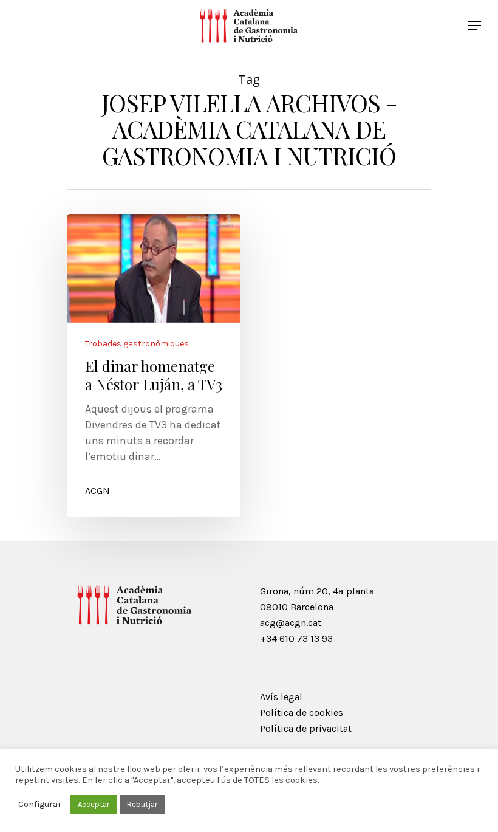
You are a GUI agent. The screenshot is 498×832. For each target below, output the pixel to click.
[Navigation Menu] (474, 25)
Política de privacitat (306, 728)
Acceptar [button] (93, 804)
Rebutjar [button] (142, 804)
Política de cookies (301, 712)
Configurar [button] (39, 804)
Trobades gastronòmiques (137, 344)
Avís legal (281, 697)
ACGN (97, 491)
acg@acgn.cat (290, 622)
